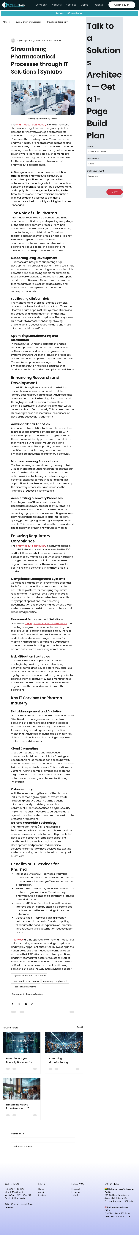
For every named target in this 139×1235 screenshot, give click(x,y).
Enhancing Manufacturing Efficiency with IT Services (59, 1060)
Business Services (34, 994)
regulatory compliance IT (55, 981)
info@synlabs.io (18, 1198)
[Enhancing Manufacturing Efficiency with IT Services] (64, 1042)
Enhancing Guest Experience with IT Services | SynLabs (17, 1106)
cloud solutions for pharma (26, 981)
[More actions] (73, 40)
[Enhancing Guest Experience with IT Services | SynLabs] (21, 1089)
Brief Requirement (96, 171)
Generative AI (18, 994)
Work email (93, 158)
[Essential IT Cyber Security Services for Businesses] (21, 1042)
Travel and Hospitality (57, 22)
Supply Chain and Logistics (28, 22)
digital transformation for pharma (29, 975)
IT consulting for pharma (24, 986)
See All (80, 1027)
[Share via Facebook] (12, 1003)
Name (90, 146)
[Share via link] (32, 1003)
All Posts (6, 22)
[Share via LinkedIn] (25, 1003)
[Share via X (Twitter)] (19, 1003)
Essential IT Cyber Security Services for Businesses (19, 1060)
